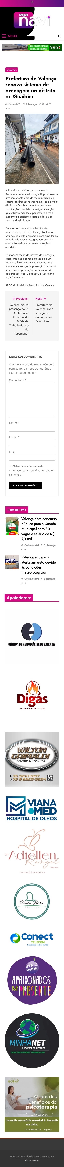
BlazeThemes (32, 1160)
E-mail (14, 437)
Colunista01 (14, 104)
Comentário (17, 380)
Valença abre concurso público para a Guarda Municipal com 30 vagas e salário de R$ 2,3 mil (39, 528)
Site (11, 451)
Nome (14, 422)
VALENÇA (12, 69)
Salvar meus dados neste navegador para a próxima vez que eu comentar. (31, 470)
